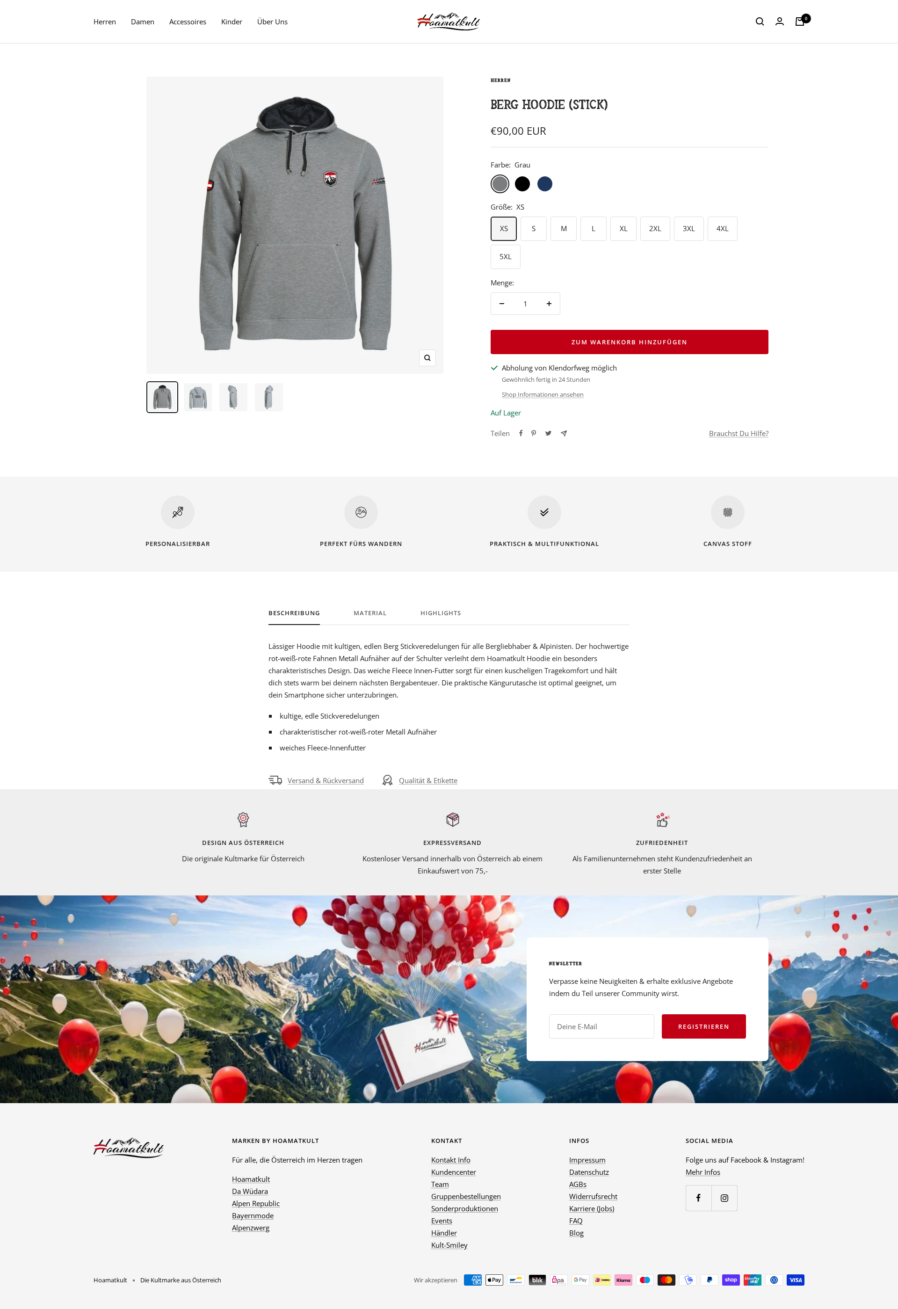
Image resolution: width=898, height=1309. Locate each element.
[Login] (779, 21)
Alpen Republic (256, 1203)
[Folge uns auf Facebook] (698, 1198)
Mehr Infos (703, 1172)
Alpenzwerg (250, 1227)
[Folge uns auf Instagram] (724, 1198)
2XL (655, 228)
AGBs (578, 1184)
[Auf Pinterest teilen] (533, 433)
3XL (689, 228)
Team (440, 1184)
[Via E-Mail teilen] (564, 433)
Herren (105, 21)
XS (504, 228)
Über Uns (272, 21)
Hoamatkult (251, 1179)
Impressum (587, 1159)
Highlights (440, 613)
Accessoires (187, 21)
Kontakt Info (451, 1159)
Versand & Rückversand (326, 780)
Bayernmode (253, 1215)
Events (441, 1220)
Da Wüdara (250, 1191)
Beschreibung (294, 613)
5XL (506, 256)
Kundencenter (453, 1172)
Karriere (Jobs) (591, 1208)
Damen (142, 21)
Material (370, 613)
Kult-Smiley (449, 1245)
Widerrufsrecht (593, 1196)
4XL (723, 228)
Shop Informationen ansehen (543, 394)
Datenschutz (589, 1172)
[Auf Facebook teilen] (521, 433)
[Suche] (760, 21)
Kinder (231, 21)
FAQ (576, 1220)
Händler (444, 1232)
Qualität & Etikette (428, 780)
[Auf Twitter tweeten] (548, 433)
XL (624, 228)
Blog (576, 1232)
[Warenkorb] (799, 21)
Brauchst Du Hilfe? (738, 433)
